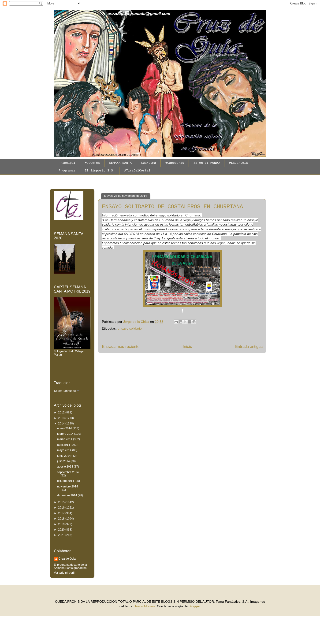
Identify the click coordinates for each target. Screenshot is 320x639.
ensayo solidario (130, 328)
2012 (61, 412)
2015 (61, 502)
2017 (61, 513)
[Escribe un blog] (180, 322)
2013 (61, 418)
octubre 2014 (66, 481)
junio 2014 (64, 455)
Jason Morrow (144, 606)
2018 (61, 518)
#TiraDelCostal (137, 170)
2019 (61, 524)
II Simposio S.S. (100, 170)
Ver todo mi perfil (64, 572)
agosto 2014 (65, 466)
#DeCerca (92, 163)
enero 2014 (65, 428)
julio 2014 (64, 461)
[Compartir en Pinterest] (194, 322)
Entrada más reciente (120, 346)
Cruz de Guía (67, 558)
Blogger (194, 606)
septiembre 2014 (68, 472)
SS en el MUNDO (206, 163)
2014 (61, 423)
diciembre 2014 (67, 495)
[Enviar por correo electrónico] (176, 322)
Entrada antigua (249, 346)
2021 (61, 535)
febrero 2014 (65, 433)
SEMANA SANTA (120, 163)
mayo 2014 (64, 450)
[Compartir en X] (185, 322)
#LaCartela (238, 163)
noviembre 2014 (67, 486)
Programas (67, 170)
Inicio (187, 346)
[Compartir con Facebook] (189, 322)
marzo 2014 (65, 439)
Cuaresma (148, 163)
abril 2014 (64, 444)
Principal (67, 163)
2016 (61, 507)
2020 (61, 529)
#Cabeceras (174, 163)
